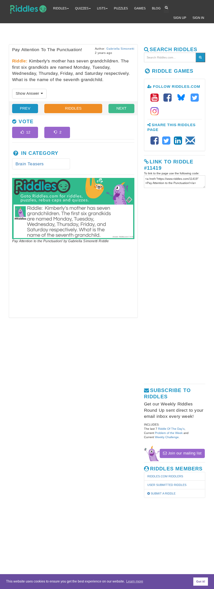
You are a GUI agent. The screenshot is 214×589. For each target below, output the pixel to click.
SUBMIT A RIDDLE (163, 493)
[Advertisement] (110, 34)
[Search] (200, 57)
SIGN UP (179, 17)
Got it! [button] (200, 581)
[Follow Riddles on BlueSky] (182, 97)
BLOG (156, 8)
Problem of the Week (169, 433)
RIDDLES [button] (60, 8)
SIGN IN (198, 17)
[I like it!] (22, 132)
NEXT (121, 108)
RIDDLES (73, 108)
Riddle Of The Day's (171, 428)
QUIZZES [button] (82, 8)
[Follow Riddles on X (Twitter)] (195, 97)
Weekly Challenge (167, 437)
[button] (166, 8)
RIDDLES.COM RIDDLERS (165, 476)
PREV (25, 108)
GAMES (140, 8)
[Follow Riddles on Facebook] (168, 97)
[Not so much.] (55, 132)
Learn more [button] (134, 581)
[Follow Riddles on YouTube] (155, 97)
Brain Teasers (29, 163)
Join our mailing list (184, 453)
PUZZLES (121, 8)
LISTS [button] (101, 8)
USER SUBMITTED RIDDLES (166, 485)
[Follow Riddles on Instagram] (154, 111)
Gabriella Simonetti (120, 48)
